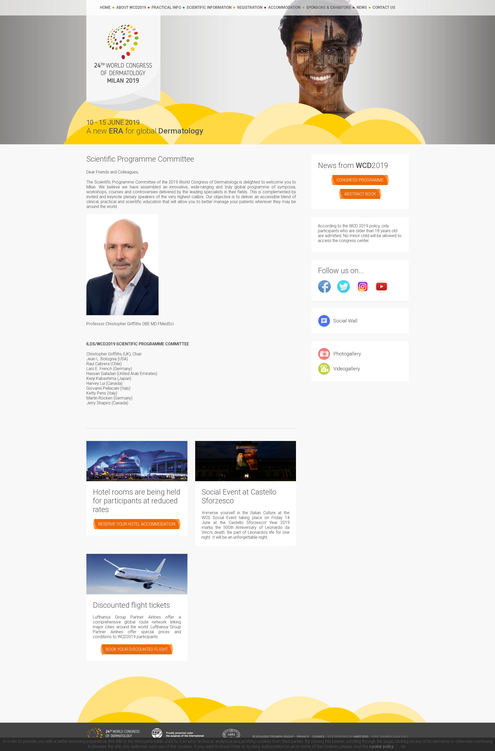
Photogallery (347, 354)
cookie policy (381, 746)
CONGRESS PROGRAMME (360, 180)
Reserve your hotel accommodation (136, 524)
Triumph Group (281, 736)
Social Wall (345, 321)
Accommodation (284, 7)
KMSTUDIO (361, 736)
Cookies (318, 736)
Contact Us (384, 7)
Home (105, 7)
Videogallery (346, 369)
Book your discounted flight (137, 649)
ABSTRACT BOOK (360, 193)
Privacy (303, 736)
